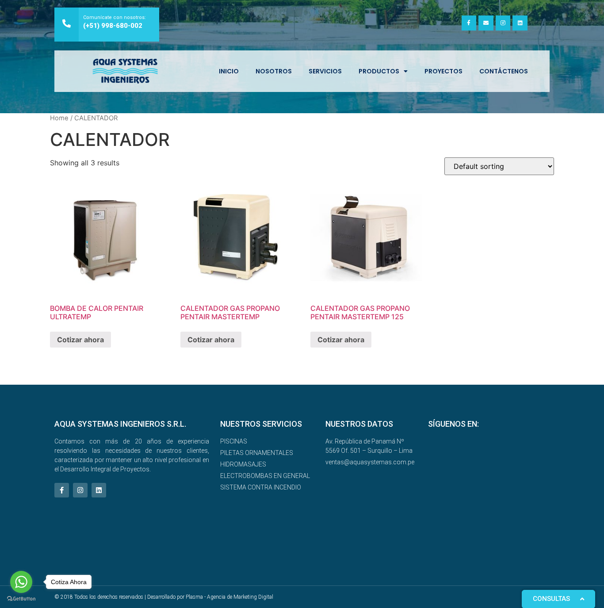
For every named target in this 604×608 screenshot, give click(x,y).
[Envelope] (485, 23)
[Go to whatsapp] (21, 582)
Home (59, 118)
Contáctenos (503, 71)
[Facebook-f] (469, 23)
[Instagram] (503, 23)
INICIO (229, 71)
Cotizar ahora (80, 339)
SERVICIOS (325, 71)
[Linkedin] (520, 23)
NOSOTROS (274, 71)
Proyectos (443, 71)
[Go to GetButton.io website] (21, 599)
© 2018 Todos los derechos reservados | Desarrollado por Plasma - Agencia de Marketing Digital (163, 597)
